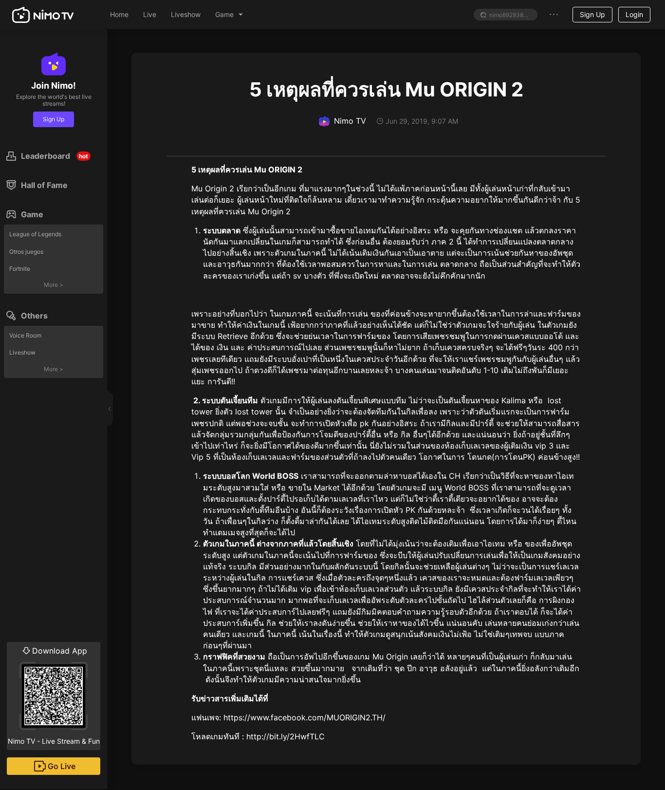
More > (53, 284)
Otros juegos (26, 251)
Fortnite (19, 268)
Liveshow (22, 352)
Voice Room (25, 335)
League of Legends (35, 234)
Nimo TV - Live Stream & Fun (54, 695)
